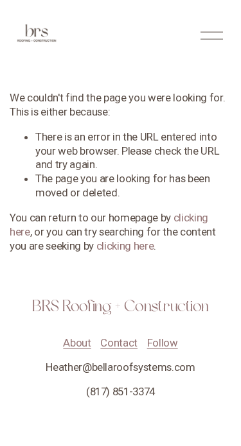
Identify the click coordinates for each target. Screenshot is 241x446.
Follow (162, 342)
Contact (119, 342)
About (77, 342)
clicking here (125, 245)
